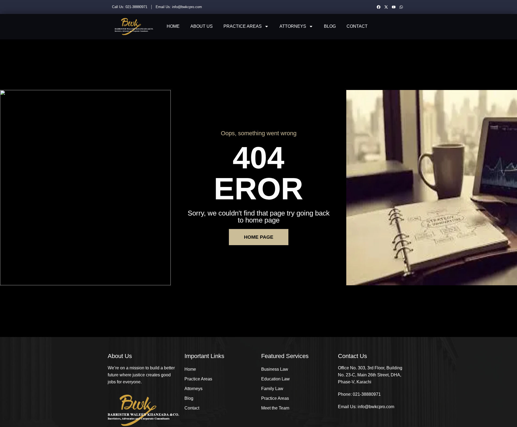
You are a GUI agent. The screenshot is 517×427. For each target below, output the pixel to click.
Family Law (272, 388)
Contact (357, 26)
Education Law (275, 379)
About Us (201, 26)
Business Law (274, 369)
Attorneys (293, 26)
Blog (330, 26)
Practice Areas (242, 26)
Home (173, 26)
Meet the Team (275, 408)
